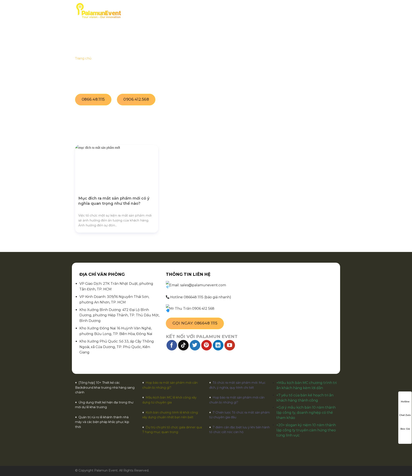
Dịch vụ (181, 10)
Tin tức (262, 10)
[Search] (335, 11)
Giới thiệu (161, 10)
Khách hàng (225, 10)
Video (245, 10)
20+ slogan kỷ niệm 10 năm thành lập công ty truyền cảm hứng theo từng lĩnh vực (306, 430)
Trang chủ (137, 10)
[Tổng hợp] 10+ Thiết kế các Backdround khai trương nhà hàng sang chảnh (105, 387)
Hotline (405, 401)
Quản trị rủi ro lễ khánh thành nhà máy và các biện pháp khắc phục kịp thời (102, 422)
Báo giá (202, 10)
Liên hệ (280, 10)
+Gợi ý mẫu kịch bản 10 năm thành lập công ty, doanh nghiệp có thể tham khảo (306, 412)
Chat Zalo (405, 415)
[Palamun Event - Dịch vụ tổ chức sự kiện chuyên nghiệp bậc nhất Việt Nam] (98, 10)
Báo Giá (405, 428)
